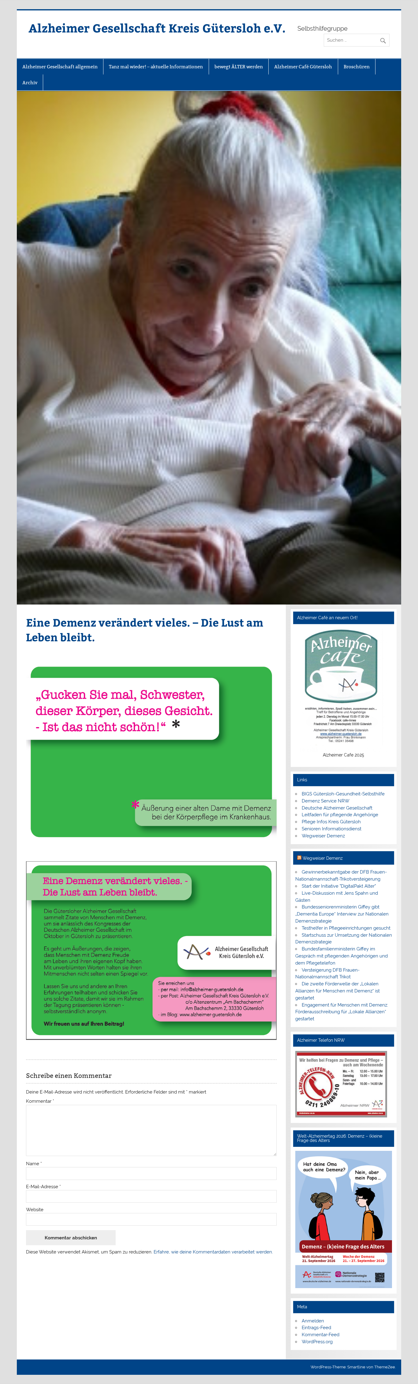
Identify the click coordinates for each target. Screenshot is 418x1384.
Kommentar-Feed (320, 1334)
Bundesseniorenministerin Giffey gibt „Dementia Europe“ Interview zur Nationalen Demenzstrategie (342, 914)
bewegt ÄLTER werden (239, 67)
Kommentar (40, 1101)
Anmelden (313, 1321)
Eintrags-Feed (316, 1327)
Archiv (29, 82)
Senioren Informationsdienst (331, 829)
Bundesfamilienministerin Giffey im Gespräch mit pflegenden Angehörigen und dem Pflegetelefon (341, 956)
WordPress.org (317, 1341)
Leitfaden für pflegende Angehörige (340, 814)
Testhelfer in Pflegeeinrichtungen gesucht (346, 928)
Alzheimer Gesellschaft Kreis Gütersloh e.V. (157, 28)
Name (34, 1164)
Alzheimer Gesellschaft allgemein (60, 67)
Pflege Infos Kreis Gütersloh (331, 822)
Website (34, 1210)
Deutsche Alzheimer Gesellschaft (337, 808)
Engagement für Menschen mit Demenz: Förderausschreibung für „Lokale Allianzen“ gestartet (341, 1012)
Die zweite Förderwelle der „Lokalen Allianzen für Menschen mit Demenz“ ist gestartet (337, 991)
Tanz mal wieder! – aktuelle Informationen (156, 67)
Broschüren (357, 67)
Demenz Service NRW (325, 801)
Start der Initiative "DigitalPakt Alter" (339, 886)
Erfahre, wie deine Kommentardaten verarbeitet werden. (213, 1252)
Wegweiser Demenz (323, 836)
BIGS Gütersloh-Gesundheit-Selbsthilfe (343, 794)
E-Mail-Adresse (43, 1187)
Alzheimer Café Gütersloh (303, 67)
